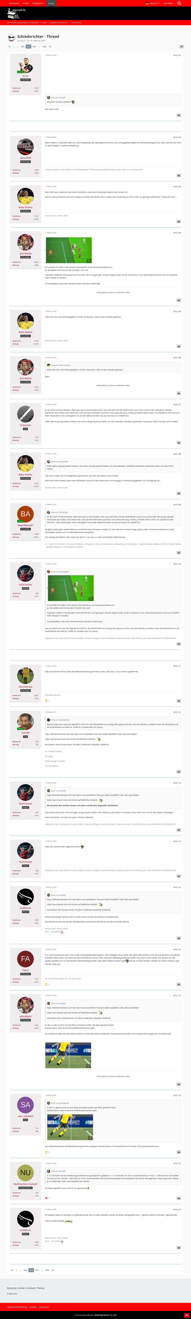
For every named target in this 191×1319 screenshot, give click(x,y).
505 (22, 46)
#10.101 (177, 55)
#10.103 (177, 186)
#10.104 (177, 232)
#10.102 (177, 137)
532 (44, 46)
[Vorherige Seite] (9, 46)
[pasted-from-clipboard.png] (69, 250)
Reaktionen (17, 88)
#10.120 (177, 1209)
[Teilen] (181, 46)
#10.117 (177, 995)
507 (34, 46)
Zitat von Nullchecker (60, 720)
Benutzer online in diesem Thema (25, 1288)
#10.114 (177, 841)
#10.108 (177, 454)
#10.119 (177, 1163)
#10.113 (177, 783)
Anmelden (168, 3)
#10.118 (177, 1095)
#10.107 (177, 404)
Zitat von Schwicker (59, 461)
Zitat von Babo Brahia (60, 365)
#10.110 (177, 564)
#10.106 (177, 357)
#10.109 (177, 504)
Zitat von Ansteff (58, 97)
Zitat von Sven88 (58, 790)
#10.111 (177, 666)
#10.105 (177, 311)
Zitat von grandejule (60, 571)
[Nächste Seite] (50, 46)
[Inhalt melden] (178, 115)
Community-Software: (95, 1315)
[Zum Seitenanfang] (187, 1315)
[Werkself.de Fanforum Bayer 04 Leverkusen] (95, 13)
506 (28, 46)
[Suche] (179, 3)
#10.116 (177, 949)
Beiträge (16, 91)
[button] (153, 3)
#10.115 (177, 887)
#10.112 (177, 712)
